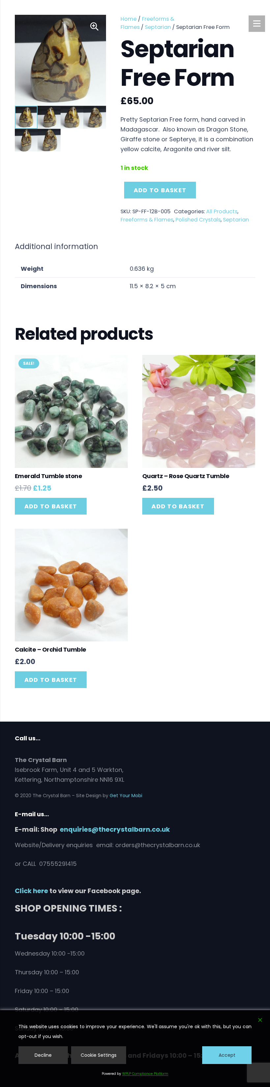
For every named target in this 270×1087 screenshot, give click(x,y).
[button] (94, 26)
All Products (221, 211)
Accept (227, 1055)
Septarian (158, 27)
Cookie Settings (99, 1055)
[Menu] (257, 23)
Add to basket (160, 190)
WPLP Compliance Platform (145, 1073)
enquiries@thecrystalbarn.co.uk (115, 829)
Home (129, 19)
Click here (31, 890)
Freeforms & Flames (147, 219)
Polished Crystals (198, 219)
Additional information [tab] (56, 246)
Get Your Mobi (126, 795)
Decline (43, 1055)
